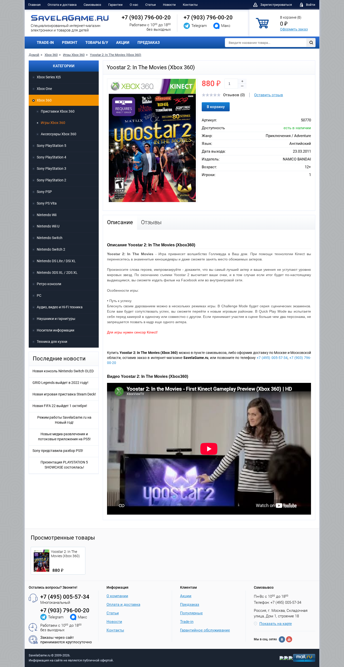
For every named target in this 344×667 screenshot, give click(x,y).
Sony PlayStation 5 (51, 146)
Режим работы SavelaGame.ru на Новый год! (64, 419)
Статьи (150, 5)
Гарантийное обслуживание (205, 630)
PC (39, 295)
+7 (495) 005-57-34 (272, 358)
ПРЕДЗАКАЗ (148, 42)
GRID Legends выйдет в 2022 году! (60, 383)
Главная (34, 5)
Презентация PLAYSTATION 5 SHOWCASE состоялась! (64, 464)
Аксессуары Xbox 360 (58, 134)
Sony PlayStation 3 (51, 168)
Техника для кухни (52, 342)
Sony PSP (44, 192)
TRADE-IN (45, 42)
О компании (117, 596)
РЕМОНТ (69, 42)
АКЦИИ (122, 42)
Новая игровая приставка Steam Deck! (64, 394)
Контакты (190, 5)
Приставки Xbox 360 (58, 111)
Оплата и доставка (62, 5)
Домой (34, 55)
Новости (169, 5)
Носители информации (55, 330)
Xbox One (44, 89)
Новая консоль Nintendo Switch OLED (63, 371)
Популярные (191, 613)
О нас (134, 5)
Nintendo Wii (46, 215)
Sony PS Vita (47, 203)
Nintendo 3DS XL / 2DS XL (57, 273)
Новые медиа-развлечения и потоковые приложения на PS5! (64, 436)
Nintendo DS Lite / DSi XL (56, 261)
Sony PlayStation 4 (51, 157)
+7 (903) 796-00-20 (146, 17)
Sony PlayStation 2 (51, 180)
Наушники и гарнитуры (56, 319)
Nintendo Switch (49, 238)
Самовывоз (92, 5)
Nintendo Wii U (48, 226)
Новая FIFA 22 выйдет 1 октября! (59, 406)
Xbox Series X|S (49, 77)
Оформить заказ (294, 29)
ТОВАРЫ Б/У (96, 42)
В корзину (216, 107)
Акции (185, 596)
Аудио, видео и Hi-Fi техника (60, 307)
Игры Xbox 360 (74, 55)
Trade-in (186, 621)
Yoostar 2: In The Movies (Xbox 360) (115, 55)
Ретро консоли (49, 284)
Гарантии (115, 5)
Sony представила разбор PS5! (57, 451)
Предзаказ (189, 604)
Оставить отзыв (268, 95)
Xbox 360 (51, 55)
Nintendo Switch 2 (51, 249)
